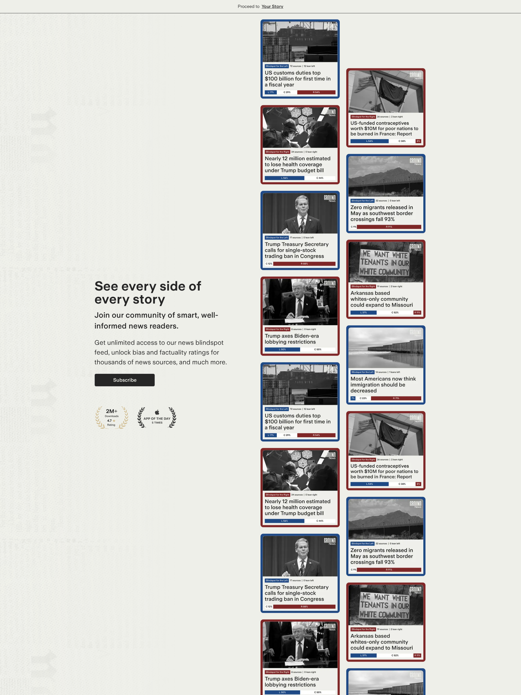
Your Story (272, 6)
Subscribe (124, 380)
